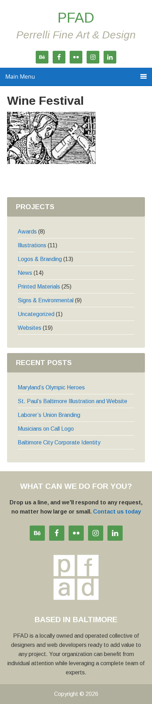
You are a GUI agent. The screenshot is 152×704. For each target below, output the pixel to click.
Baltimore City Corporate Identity (59, 442)
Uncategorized (36, 314)
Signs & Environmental (46, 300)
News (25, 273)
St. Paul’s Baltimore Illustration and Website (72, 401)
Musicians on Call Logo (46, 429)
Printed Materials (39, 287)
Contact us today (117, 512)
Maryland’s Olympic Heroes (51, 387)
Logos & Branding (40, 259)
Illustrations (32, 245)
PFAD (76, 17)
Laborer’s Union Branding (49, 415)
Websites (29, 328)
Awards (27, 232)
